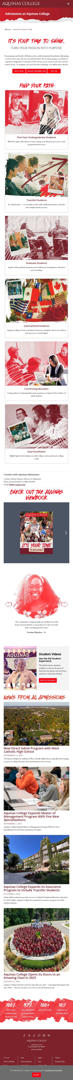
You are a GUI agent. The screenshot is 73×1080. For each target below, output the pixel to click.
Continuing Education (36, 388)
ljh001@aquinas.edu (17, 484)
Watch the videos (47, 680)
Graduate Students (36, 263)
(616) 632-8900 (36, 1049)
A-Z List (6, 1058)
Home (9, 29)
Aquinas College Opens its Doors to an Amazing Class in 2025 (32, 976)
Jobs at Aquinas (26, 1061)
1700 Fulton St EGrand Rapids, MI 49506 (36, 1046)
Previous (8, 604)
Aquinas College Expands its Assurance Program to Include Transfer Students (32, 888)
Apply (40, 1058)
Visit (39, 1061)
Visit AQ (54, 71)
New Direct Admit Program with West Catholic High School (31, 750)
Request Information (36, 71)
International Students (36, 325)
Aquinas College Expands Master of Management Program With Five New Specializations (31, 816)
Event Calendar (9, 1061)
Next (64, 604)
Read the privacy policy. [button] (53, 1070)
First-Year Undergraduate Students (36, 137)
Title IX (57, 1058)
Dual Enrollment (36, 451)
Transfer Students (36, 200)
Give (22, 1058)
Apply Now (18, 71)
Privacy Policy (60, 1061)
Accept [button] (36, 1075)
